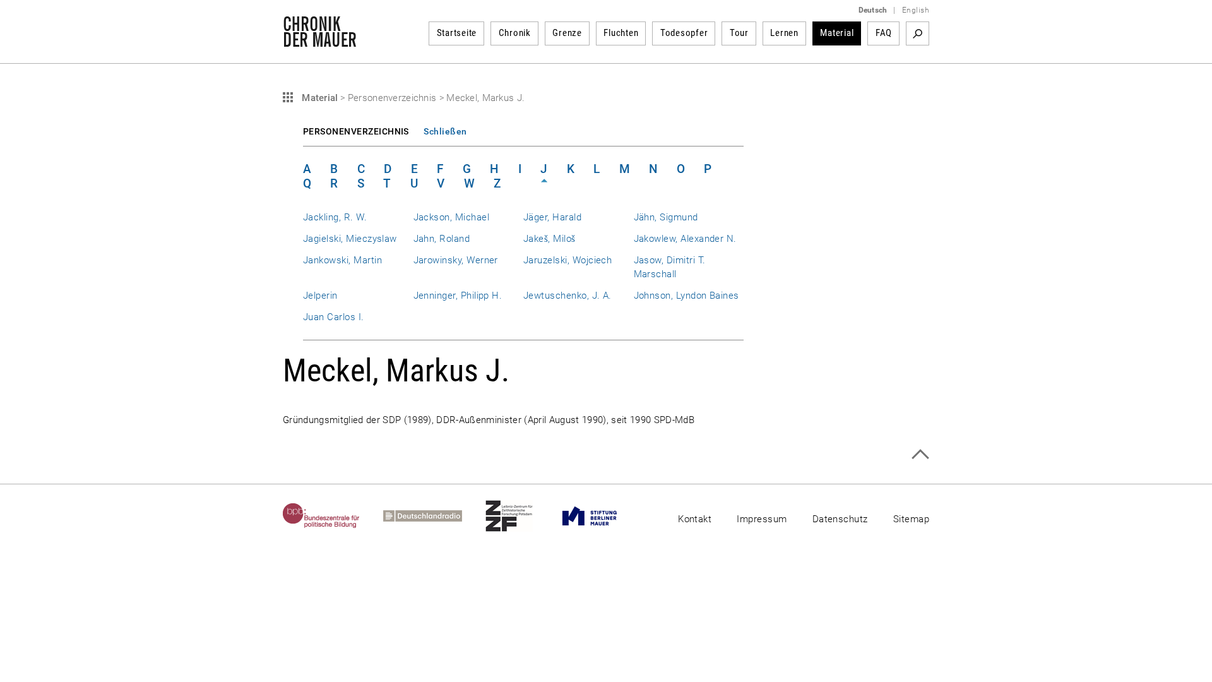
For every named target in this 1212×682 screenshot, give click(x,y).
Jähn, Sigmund (666, 217)
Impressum (762, 519)
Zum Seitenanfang (920, 454)
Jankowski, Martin (342, 260)
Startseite (457, 33)
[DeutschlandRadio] (434, 516)
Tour (739, 33)
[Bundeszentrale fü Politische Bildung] (333, 516)
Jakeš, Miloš (549, 238)
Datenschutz (840, 519)
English (915, 10)
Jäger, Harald (552, 217)
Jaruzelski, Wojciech (567, 260)
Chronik (515, 33)
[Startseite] (320, 40)
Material (836, 33)
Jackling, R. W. (335, 217)
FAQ (884, 33)
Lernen (784, 33)
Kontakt (694, 519)
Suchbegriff (917, 33)
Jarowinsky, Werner (455, 260)
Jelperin (320, 295)
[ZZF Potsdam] (520, 516)
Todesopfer (684, 33)
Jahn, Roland (441, 238)
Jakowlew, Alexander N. (685, 238)
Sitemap (911, 519)
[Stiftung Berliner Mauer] (601, 516)
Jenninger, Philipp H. (457, 295)
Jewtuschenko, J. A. (567, 295)
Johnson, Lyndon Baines (686, 295)
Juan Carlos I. (333, 317)
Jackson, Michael (451, 217)
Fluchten (620, 33)
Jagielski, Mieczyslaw (350, 238)
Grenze (567, 33)
